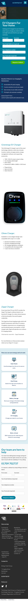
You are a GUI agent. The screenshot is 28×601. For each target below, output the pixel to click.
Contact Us (17, 553)
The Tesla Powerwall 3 (20, 529)
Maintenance (4, 552)
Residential (17, 527)
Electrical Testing (6, 536)
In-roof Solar (18, 534)
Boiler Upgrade (19, 548)
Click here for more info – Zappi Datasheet (12, 334)
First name (5, 38)
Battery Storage (19, 536)
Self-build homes (19, 550)
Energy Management (7, 538)
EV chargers (15, 343)
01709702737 (17, 3)
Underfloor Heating (20, 543)
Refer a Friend (17, 552)
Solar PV (4, 557)
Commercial (4, 527)
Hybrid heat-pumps (20, 541)
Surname (16, 38)
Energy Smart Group (6, 566)
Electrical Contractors (8, 534)
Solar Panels (5, 529)
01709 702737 (9, 463)
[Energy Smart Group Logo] (3, 3)
